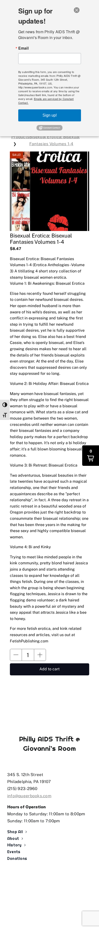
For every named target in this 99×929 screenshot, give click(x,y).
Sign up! (50, 115)
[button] (16, 655)
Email (23, 48)
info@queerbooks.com (29, 795)
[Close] (77, 10)
